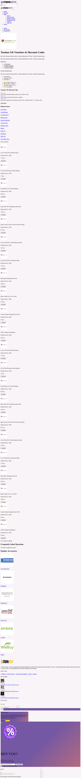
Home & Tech (10, 17)
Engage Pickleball (5, 120)
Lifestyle (9, 21)
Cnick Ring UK (5, 115)
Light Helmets (4, 112)
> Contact (34, 674)
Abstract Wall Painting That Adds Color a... (10, 691)
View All (9, 22)
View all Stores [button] (4, 141)
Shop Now (3, 61)
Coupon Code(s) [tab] (8, 67)
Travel (8, 15)
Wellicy (2, 654)
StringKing (3, 586)
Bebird (2, 128)
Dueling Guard (4, 125)
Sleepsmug (3, 133)
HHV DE (3, 136)
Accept (7, 720)
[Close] (1, 722)
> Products (3, 674)
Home (5, 11)
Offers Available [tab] (8, 66)
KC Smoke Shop (5, 139)
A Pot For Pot (4, 123)
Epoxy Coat (4, 620)
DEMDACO (4, 603)
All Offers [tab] (7, 64)
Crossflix (3, 637)
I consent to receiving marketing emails (10, 766)
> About (29, 674)
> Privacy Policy (10, 674)
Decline (3, 720)
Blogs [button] (5, 14)
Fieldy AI (3, 131)
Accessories (7, 29)
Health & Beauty (11, 20)
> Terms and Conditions (21, 674)
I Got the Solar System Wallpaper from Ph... (10, 697)
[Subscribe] (18, 707)
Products (6, 13)
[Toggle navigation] (17, 3)
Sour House (4, 109)
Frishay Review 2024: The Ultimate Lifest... (10, 684)
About (5, 24)
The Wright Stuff (5, 569)
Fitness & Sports (11, 18)
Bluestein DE (4, 117)
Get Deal (3, 161)
